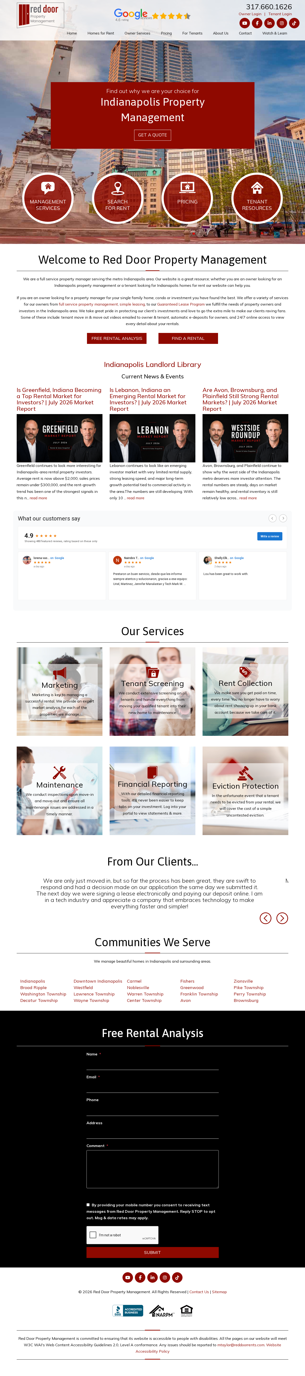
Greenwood (192, 983)
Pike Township (249, 983)
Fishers (187, 977)
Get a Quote (152, 135)
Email (91, 1073)
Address (94, 1119)
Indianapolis (32, 977)
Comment (95, 1141)
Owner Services (137, 33)
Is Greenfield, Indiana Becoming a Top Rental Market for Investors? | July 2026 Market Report (59, 399)
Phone (92, 1096)
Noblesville (138, 983)
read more (38, 497)
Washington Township (43, 990)
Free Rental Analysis (117, 338)
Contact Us (199, 1288)
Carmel (134, 977)
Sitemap (219, 1288)
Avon (185, 996)
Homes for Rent (100, 33)
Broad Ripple (33, 983)
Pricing (166, 33)
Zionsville (243, 977)
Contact (245, 33)
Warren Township (145, 990)
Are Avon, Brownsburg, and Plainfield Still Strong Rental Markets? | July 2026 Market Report (241, 399)
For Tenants (192, 33)
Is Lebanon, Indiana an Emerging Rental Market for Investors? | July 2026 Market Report (148, 399)
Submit (152, 1248)
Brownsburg (246, 996)
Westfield (83, 983)
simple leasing (132, 304)
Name (91, 1050)
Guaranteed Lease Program (181, 304)
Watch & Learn (274, 33)
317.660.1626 (269, 6)
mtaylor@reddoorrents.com (240, 1341)
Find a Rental (188, 338)
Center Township (144, 996)
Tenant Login (280, 13)
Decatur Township (39, 996)
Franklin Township (199, 990)
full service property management (88, 304)
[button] (266, 913)
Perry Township (250, 990)
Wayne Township (91, 996)
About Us (221, 33)
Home (72, 33)
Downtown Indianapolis (98, 977)
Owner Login (250, 13)
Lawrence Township (94, 990)
